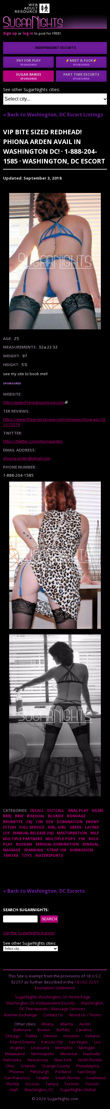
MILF (94, 833)
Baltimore (22, 1029)
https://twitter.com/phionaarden (33, 441)
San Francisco (17, 1077)
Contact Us (53, 1015)
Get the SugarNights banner (29, 933)
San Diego (86, 1071)
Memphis (63, 1047)
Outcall (55, 810)
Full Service (31, 827)
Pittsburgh (39, 1071)
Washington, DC (39, 1089)
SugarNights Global (78, 1089)
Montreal (68, 1053)
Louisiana (40, 1047)
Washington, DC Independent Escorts (40, 1003)
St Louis (32, 1084)
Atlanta (66, 1024)
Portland (63, 1071)
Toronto (71, 1084)
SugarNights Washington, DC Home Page (52, 997)
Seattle (42, 1077)
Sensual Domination (57, 844)
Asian (97, 810)
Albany (47, 1024)
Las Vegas (78, 1042)
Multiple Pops (60, 838)
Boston (43, 1029)
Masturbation (72, 833)
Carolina (84, 1029)
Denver (50, 1036)
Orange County (56, 1066)
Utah (13, 1089)
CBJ (29, 821)
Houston (71, 1036)
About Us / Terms (85, 1015)
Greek (76, 827)
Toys (27, 855)
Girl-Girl (57, 827)
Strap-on (56, 850)
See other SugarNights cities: (31, 89)
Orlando (28, 1066)
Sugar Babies (28, 76)
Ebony (92, 821)
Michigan (87, 1047)
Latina (92, 827)
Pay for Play (28, 62)
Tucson (92, 1084)
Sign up (10, 33)
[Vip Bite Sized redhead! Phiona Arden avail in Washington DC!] (55, 261)
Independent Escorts (55, 47)
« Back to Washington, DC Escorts (44, 891)
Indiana (93, 1036)
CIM (39, 821)
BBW (19, 816)
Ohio (10, 1066)
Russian (24, 844)
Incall (37, 810)
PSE (82, 838)
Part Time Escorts (81, 76)
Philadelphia (87, 1066)
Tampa (52, 1084)
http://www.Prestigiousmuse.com (33, 402)
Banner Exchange (20, 1015)
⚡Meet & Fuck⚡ (81, 62)
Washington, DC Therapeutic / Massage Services (62, 1006)
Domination (69, 821)
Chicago (12, 1036)
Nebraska (12, 1060)
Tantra (10, 855)
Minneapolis (42, 1053)
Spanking (33, 850)
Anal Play (78, 810)
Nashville (91, 1053)
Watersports (49, 855)
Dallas (32, 1036)
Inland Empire (22, 1042)
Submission (81, 850)
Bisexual (36, 816)
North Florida (90, 1060)
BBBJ (7, 816)
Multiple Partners (22, 838)
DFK (49, 821)
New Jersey (38, 1060)
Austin (85, 1024)
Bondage (76, 816)
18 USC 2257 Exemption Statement (67, 985)
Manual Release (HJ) (33, 833)
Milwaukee (15, 1053)
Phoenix (16, 1071)
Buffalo (63, 1029)
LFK (6, 833)
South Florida (67, 1077)
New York (63, 1060)
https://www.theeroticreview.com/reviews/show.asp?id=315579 (54, 422)
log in (28, 33)
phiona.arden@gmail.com (26, 458)
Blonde (56, 816)
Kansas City (52, 1042)
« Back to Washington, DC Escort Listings (53, 114)
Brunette (13, 821)
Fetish (9, 827)
